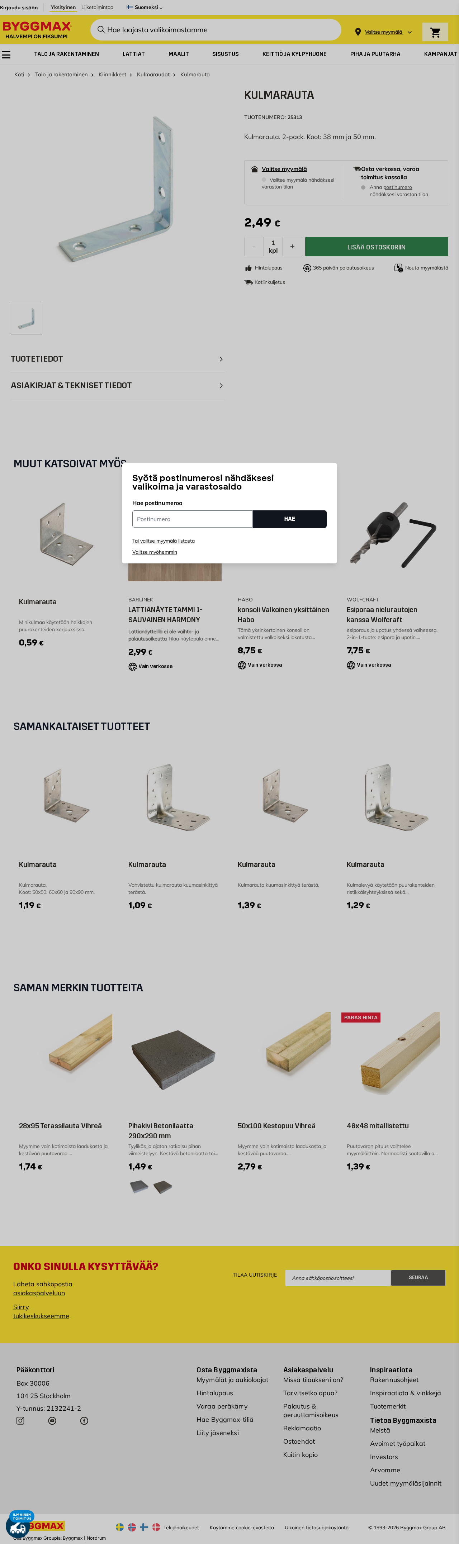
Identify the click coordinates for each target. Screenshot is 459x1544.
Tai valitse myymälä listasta (163, 541)
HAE (289, 519)
